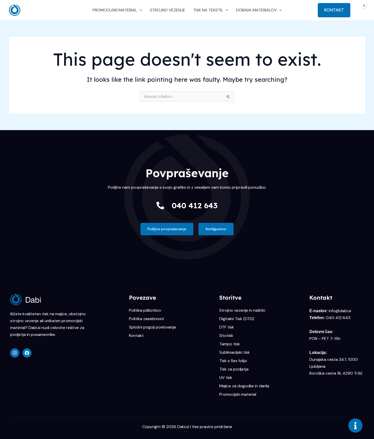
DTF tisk (226, 327)
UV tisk (225, 378)
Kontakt (136, 336)
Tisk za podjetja (234, 369)
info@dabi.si (340, 310)
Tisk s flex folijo (233, 361)
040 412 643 (195, 205)
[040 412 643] (160, 205)
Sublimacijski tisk (234, 352)
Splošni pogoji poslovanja (152, 327)
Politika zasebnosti (146, 319)
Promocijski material (237, 394)
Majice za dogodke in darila (244, 386)
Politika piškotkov (145, 310)
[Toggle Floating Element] (355, 425)
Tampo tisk (229, 344)
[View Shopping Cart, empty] (360, 10)
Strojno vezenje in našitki (242, 310)
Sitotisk (226, 336)
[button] (139, 10)
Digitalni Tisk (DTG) (236, 319)
